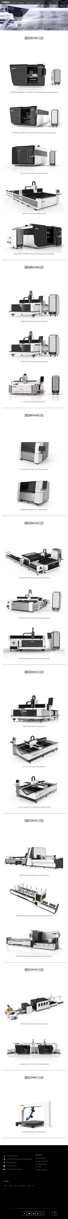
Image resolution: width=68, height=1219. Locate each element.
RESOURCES (50, 3)
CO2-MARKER (20, 3)
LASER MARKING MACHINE (40, 1164)
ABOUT (57, 3)
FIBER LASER (12, 3)
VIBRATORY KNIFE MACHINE (41, 1169)
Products (10, 1185)
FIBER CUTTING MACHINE (40, 1158)
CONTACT (63, 3)
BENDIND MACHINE (40, 3)
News (33, 1185)
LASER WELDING (30, 3)
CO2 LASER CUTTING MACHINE (41, 1161)
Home (5, 1185)
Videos (15, 1185)
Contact (28, 1185)
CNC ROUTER (38, 1167)
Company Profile (21, 1185)
